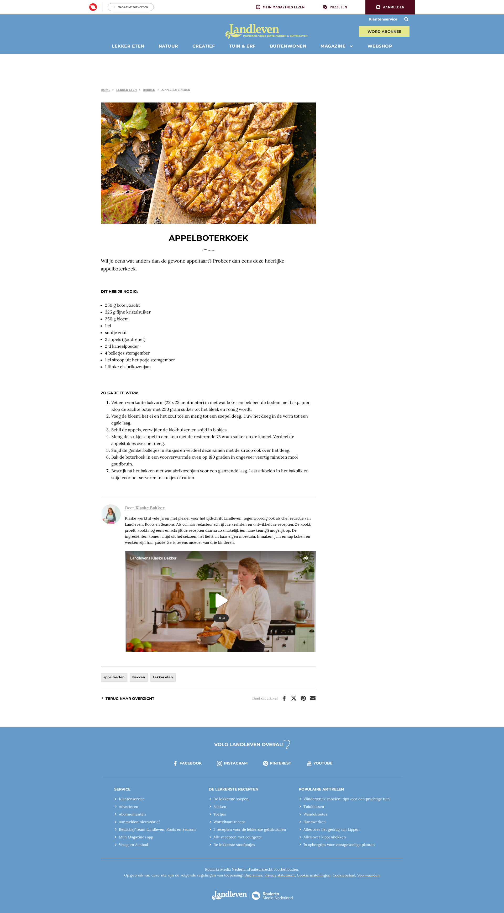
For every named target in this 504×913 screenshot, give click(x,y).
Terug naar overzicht (130, 698)
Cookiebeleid (344, 875)
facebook (191, 763)
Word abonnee (384, 31)
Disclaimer (253, 875)
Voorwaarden (368, 875)
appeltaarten (113, 677)
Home (105, 90)
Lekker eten (126, 90)
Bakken (149, 90)
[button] (390, 7)
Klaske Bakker (150, 507)
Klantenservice (383, 19)
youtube (322, 763)
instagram (236, 763)
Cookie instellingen (313, 875)
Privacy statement (279, 875)
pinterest (280, 763)
